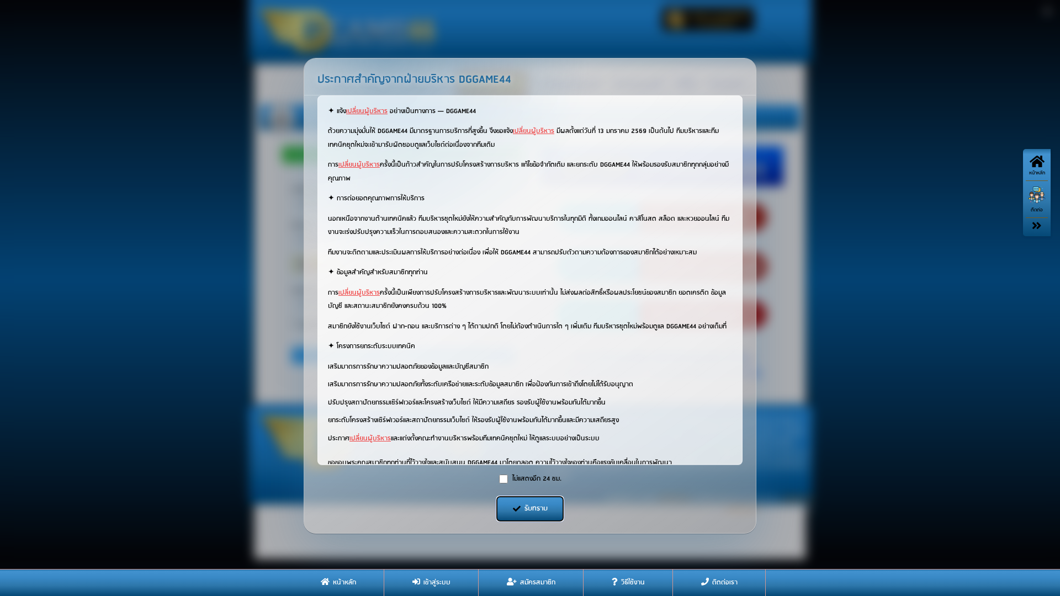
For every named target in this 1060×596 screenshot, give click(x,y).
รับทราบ (536, 508)
